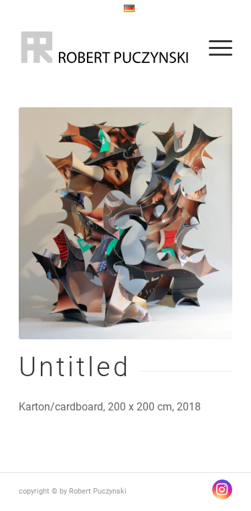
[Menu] (213, 47)
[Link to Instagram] (222, 489)
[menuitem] (129, 9)
